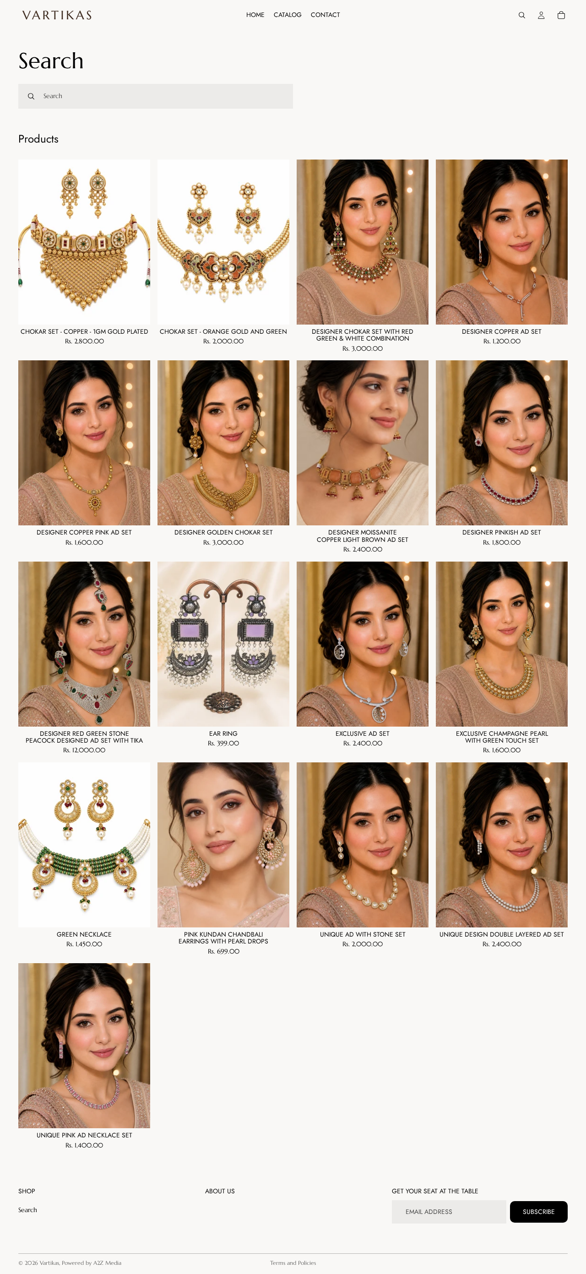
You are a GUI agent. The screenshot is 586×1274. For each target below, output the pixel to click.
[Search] (522, 15)
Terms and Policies (293, 1262)
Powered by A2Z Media (91, 1262)
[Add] (136, 310)
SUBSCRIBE (539, 1211)
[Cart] (561, 15)
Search (27, 1210)
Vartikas (49, 1262)
